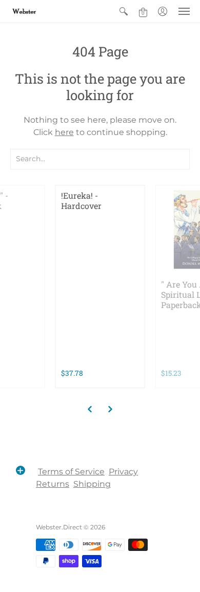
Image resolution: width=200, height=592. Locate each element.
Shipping (92, 484)
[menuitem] (123, 11)
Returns (52, 484)
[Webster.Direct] (38, 11)
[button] (123, 11)
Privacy (123, 471)
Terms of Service (71, 471)
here (64, 132)
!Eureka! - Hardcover (81, 200)
